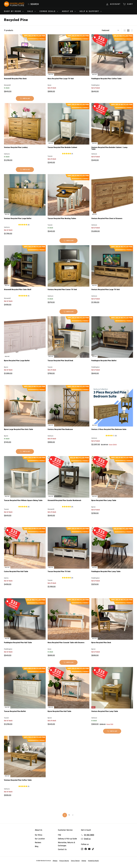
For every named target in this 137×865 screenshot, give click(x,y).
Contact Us (62, 849)
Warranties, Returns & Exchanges (66, 844)
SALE (30, 11)
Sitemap (84, 861)
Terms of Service (75, 861)
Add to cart (26, 99)
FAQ (59, 835)
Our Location (40, 839)
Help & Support (90, 11)
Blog (36, 846)
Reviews (38, 842)
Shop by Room (13, 11)
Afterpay (55, 861)
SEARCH (34, 4)
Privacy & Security (64, 861)
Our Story (38, 835)
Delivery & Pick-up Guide (67, 839)
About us (68, 11)
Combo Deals (48, 11)
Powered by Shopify (93, 861)
